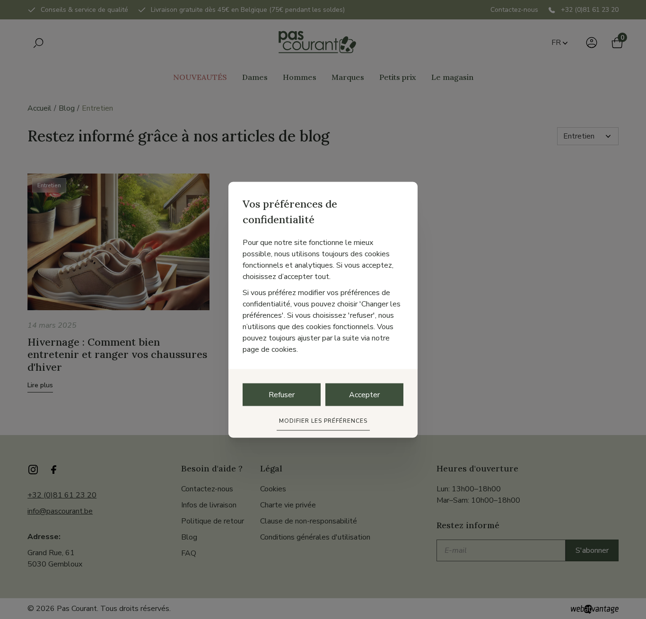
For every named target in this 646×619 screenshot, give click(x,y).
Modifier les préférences (323, 420)
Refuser (282, 394)
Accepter (364, 394)
